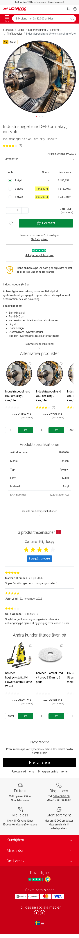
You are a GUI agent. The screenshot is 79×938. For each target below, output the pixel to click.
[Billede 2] (39, 116)
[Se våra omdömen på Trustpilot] (36, 879)
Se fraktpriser (39, 239)
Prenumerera (39, 762)
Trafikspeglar (14, 33)
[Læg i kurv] (25, 430)
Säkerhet (55, 29)
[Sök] (72, 18)
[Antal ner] (9, 210)
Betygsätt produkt (39, 558)
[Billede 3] (42, 116)
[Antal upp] (25, 210)
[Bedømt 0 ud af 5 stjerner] (12, 407)
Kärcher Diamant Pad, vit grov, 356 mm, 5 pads (49, 677)
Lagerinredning (37, 29)
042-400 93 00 (61, 796)
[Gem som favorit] (30, 364)
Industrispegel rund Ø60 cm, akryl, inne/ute (48, 396)
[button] (10, 42)
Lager (21, 29)
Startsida (8, 29)
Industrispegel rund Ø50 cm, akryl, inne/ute (17, 396)
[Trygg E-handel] (48, 879)
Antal (11, 716)
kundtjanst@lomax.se (24, 824)
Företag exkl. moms (23, 771)
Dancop (64, 460)
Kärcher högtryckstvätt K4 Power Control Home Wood (18, 679)
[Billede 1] (36, 116)
